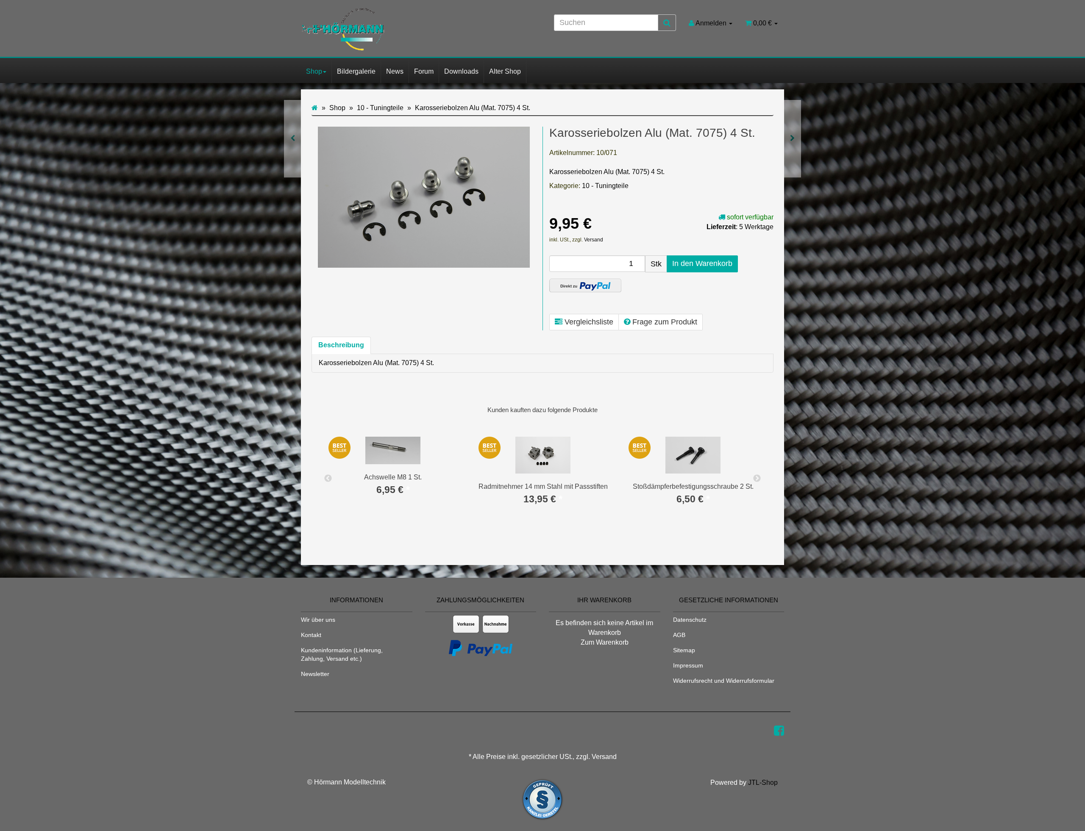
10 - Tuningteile (605, 185)
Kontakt (311, 635)
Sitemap (684, 650)
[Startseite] (315, 107)
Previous (328, 478)
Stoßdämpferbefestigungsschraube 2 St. (693, 486)
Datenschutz (690, 619)
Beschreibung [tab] (341, 345)
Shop (314, 71)
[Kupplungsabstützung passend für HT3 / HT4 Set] (792, 138)
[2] (585, 285)
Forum (424, 71)
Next (757, 478)
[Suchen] (666, 23)
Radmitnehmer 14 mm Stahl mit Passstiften (543, 486)
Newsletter (315, 673)
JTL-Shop (763, 782)
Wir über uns (318, 619)
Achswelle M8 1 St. (393, 477)
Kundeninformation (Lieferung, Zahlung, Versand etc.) (342, 654)
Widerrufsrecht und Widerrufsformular (723, 680)
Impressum (688, 665)
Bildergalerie (356, 71)
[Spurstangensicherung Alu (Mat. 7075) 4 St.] (292, 138)
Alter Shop (505, 71)
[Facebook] (779, 730)
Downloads (461, 71)
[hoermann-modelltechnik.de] (377, 29)
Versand (593, 240)
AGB (679, 635)
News (394, 71)
